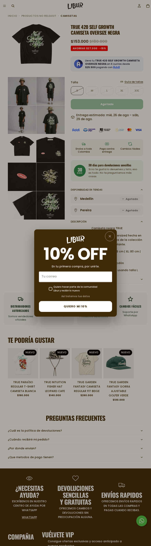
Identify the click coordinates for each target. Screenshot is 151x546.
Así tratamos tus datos (75, 296)
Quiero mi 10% (75, 306)
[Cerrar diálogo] (110, 236)
